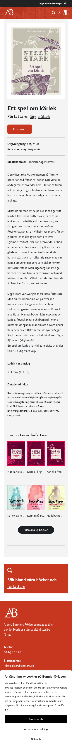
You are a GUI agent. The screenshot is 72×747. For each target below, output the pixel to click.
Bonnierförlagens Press (40, 162)
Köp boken (19, 129)
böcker (42, 579)
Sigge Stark (40, 116)
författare (16, 586)
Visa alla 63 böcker (36, 530)
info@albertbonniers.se (19, 665)
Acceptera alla (36, 719)
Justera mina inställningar (36, 729)
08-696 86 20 (12, 652)
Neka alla (36, 739)
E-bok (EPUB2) (20, 372)
